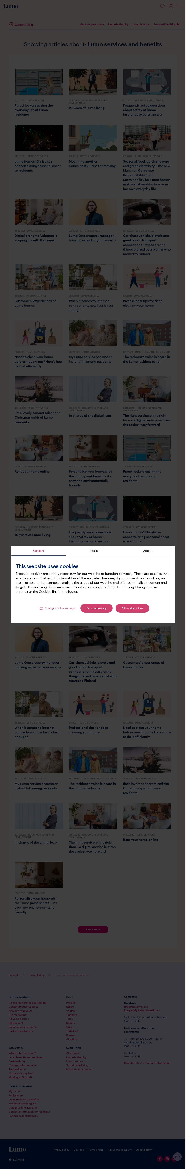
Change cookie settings (60, 608)
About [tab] (147, 550)
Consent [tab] (38, 550)
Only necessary (96, 608)
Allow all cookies (132, 608)
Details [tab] (93, 550)
